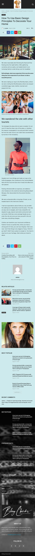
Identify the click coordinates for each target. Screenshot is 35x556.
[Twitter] (12, 32)
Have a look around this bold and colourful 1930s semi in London (25, 256)
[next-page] (5, 316)
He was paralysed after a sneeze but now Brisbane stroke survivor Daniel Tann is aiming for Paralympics (22, 291)
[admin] (3, 28)
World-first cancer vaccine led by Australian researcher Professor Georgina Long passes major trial (21, 300)
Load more (17, 392)
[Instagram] (15, 546)
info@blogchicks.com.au (14, 534)
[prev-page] (3, 316)
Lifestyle (7, 11)
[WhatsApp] (19, 32)
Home (3, 11)
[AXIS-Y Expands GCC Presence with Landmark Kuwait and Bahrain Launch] (6, 377)
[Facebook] (8, 32)
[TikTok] (19, 546)
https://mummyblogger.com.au (17, 279)
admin (6, 28)
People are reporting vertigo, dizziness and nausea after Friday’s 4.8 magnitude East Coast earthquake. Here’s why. (17, 402)
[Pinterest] (16, 32)
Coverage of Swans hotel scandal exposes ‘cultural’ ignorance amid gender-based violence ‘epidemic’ (21, 309)
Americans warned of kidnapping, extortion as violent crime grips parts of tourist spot (22, 358)
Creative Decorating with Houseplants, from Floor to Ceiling (9, 256)
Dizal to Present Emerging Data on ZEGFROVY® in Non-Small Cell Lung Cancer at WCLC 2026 (22, 385)
